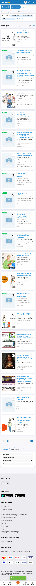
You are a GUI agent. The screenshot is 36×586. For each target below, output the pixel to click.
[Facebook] (3, 483)
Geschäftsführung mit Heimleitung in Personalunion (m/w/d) (23, 114)
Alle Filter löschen (21, 19)
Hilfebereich (5, 506)
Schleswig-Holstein (8, 19)
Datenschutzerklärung (8, 517)
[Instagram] (7, 483)
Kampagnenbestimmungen (10, 532)
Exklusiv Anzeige (6, 541)
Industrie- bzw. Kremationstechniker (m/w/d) (23, 175)
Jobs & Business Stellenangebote (21, 16)
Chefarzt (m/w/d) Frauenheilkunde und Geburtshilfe (23, 235)
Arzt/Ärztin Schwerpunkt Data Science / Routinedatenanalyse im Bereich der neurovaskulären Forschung (25, 73)
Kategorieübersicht (7, 520)
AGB (2, 512)
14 (21, 440)
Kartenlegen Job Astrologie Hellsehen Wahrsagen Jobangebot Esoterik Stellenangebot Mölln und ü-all (25, 357)
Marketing (4, 526)
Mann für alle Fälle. (22, 93)
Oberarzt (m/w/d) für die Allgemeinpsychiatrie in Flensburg (24, 52)
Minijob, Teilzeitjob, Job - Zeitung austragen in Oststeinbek (24, 32)
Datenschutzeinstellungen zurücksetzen (14, 515)
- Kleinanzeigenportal (15, 551)
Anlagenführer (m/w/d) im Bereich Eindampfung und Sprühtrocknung (24, 295)
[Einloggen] (33, 1)
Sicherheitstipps (6, 509)
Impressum (5, 529)
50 (34, 26)
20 (31, 26)
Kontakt (4, 523)
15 (26, 440)
